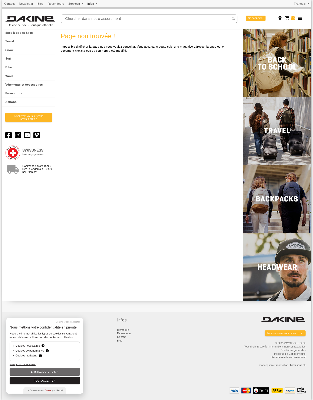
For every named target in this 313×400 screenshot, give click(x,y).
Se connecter (255, 18)
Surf (8, 58)
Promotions (13, 93)
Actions (11, 102)
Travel (9, 41)
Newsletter (26, 3)
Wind (9, 76)
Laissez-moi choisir (44, 371)
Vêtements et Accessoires (24, 84)
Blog (40, 3)
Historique (123, 329)
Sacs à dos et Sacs (19, 32)
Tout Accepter (44, 380)
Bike (8, 67)
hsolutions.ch (298, 365)
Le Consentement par (45, 390)
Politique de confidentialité (23, 364)
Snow (9, 50)
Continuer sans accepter (68, 322)
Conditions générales (293, 350)
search (233, 18)
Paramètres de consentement (288, 357)
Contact (9, 3)
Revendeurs (56, 3)
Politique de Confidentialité (290, 353)
